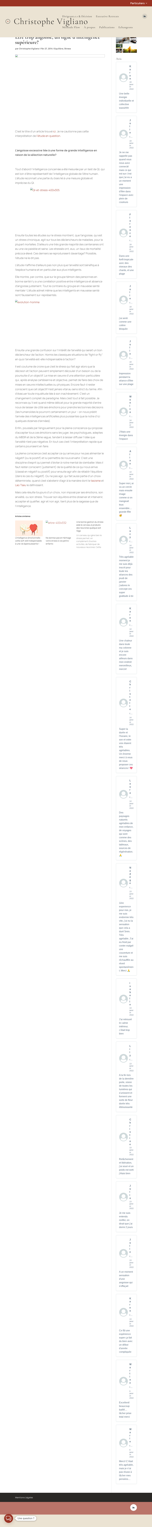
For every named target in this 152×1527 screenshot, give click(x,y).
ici (54, 131)
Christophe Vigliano (29, 48)
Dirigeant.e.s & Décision (77, 16)
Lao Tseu (20, 485)
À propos (89, 27)
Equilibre (58, 48)
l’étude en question (48, 136)
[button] (123, 39)
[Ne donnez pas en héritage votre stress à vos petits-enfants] (59, 528)
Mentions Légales (24, 1497)
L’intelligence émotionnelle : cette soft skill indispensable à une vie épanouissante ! (28, 540)
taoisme (96, 480)
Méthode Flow (71, 27)
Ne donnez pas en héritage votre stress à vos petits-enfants (58, 540)
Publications (107, 27)
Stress (67, 48)
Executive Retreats (107, 16)
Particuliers (137, 3)
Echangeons (125, 27)
